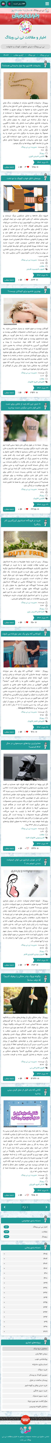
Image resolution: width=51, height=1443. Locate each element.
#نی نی (32, 1067)
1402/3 (6, 55)
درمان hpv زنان (41, 1354)
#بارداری (30, 954)
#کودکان (41, 381)
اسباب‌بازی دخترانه (39, 1364)
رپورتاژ (42, 153)
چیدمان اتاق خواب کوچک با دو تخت (24, 178)
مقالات (41, 266)
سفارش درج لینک (40, 1348)
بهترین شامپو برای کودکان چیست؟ (24, 291)
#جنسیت (35, 269)
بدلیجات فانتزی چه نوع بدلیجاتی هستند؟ (21, 65)
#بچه (35, 381)
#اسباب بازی (32, 611)
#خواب (41, 269)
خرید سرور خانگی (40, 1390)
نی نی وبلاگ (44, 55)
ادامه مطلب (9, 167)
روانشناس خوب (41, 1359)
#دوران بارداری (39, 954)
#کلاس (41, 156)
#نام (38, 611)
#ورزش (32, 1184)
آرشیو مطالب (18, 55)
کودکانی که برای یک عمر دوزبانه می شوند (21, 634)
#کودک (30, 381)
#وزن (31, 156)
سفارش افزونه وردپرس (38, 1406)
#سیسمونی (40, 837)
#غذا (42, 611)
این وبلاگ (31, 55)
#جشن (35, 156)
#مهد (37, 1184)
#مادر (35, 721)
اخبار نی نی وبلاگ (26, 1227)
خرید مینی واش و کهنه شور (36, 1385)
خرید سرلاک (42, 1369)
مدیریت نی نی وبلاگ (29, 147)
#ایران (42, 1067)
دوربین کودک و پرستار (38, 1375)
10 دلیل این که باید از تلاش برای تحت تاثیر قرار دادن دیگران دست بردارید (23, 406)
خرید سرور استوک (40, 1396)
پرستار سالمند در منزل (38, 1380)
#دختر (29, 269)
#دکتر (42, 1184)
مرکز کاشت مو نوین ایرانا (37, 1401)
